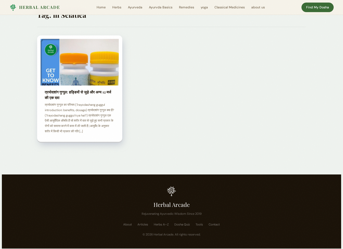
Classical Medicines (229, 7)
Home (101, 7)
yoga (204, 7)
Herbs (116, 7)
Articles (142, 224)
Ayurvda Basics (160, 7)
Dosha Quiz (182, 224)
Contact (214, 224)
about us (258, 7)
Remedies (186, 7)
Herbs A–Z (161, 224)
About (127, 224)
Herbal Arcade (39, 7)
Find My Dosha (317, 7)
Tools (199, 224)
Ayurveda (135, 7)
